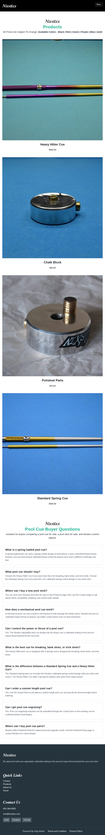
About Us (7, 787)
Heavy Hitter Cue (52, 144)
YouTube (27, 820)
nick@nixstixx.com (11, 814)
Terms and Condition (57, 831)
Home (6, 791)
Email (6, 820)
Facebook (16, 820)
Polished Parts (52, 380)
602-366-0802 (9, 809)
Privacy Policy (76, 831)
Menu (99, 4)
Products (7, 784)
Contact (6, 781)
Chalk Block (52, 262)
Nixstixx (9, 6)
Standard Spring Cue (52, 498)
